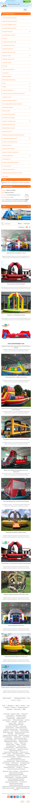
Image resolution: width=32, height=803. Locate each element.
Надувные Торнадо (23, 741)
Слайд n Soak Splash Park (8, 69)
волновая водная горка (20, 727)
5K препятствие (14, 762)
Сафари (18, 744)
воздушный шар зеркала (21, 777)
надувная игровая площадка (16, 783)
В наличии (4, 38)
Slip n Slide (4, 66)
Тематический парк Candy (23, 756)
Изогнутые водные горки (10, 749)
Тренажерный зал (6, 159)
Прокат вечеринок (20, 755)
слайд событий (10, 715)
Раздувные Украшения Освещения (16, 779)
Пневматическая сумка (22, 749)
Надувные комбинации (7, 90)
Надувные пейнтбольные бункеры (10, 162)
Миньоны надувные (7, 76)
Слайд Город (5, 73)
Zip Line (16, 743)
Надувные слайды (6, 55)
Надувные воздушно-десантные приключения (13, 135)
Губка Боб (27, 720)
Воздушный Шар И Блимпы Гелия (16, 780)
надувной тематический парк (16, 772)
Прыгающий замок (10, 717)
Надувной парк (17, 736)
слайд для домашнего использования (16, 769)
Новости (13, 707)
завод (17, 705)
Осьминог (23, 744)
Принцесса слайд (6, 753)
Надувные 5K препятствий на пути (13, 776)
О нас (3, 705)
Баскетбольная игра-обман (9, 756)
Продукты (10, 705)
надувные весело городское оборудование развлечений (16, 786)
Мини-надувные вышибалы (8, 79)
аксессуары (5, 176)
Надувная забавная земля (10, 740)
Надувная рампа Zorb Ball (8, 148)
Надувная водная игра (9, 767)
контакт (23, 705)
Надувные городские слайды (10, 735)
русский (27, 1)
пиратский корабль (7, 736)
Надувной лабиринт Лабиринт (9, 100)
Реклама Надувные (9, 777)
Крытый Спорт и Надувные (8, 117)
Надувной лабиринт (23, 740)
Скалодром (19, 767)
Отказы (4, 83)
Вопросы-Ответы (22, 707)
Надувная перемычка (16, 758)
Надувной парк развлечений (16, 785)
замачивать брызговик (17, 753)
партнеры (9, 709)
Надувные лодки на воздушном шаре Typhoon (13, 93)
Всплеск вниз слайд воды (12, 726)
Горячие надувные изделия (8, 35)
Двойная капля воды (8, 732)
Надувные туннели (6, 97)
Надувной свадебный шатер (23, 788)
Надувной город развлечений (9, 21)
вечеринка (27, 753)
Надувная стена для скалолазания (10, 152)
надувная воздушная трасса (16, 750)
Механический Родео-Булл (8, 124)
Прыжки (4, 86)
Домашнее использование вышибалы (16, 759)
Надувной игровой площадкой (16, 774)
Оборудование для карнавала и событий (12, 172)
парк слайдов (26, 736)
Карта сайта (17, 709)
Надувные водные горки (8, 59)
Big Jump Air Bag (6, 110)
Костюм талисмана (6, 166)
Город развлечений (19, 733)
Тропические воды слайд (20, 738)
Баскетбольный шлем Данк (12, 764)
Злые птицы (10, 733)
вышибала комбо (21, 718)
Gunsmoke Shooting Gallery (8, 114)
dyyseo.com (22, 794)
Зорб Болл (15, 771)
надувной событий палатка (11, 782)
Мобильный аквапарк (18, 720)
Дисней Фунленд (10, 747)
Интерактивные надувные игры (9, 138)
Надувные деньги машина (8, 169)
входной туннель (10, 727)
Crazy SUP (16, 789)
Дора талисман (6, 762)
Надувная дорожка (6, 145)
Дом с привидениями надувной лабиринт (12, 104)
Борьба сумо (9, 743)
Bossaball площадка (25, 762)
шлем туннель (23, 726)
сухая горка (14, 721)
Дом (20, 223)
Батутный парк (9, 738)
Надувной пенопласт (7, 131)
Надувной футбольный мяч (10, 741)
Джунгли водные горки (21, 747)
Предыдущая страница (19, 698)
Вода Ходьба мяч (24, 771)
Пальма (8, 721)
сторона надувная (24, 730)
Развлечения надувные (7, 107)
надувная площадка (21, 717)
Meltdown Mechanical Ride (8, 128)
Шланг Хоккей (23, 764)
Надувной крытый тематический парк (16, 766)
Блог (28, 705)
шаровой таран (10, 755)
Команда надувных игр (7, 155)
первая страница (7, 698)
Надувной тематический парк (9, 28)
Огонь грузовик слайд (9, 761)
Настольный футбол (11, 746)
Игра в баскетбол (23, 729)
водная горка (24, 714)
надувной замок (11, 718)
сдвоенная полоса (6, 720)
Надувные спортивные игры (9, 121)
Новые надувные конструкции (9, 17)
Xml (24, 709)
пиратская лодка (22, 746)
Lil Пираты (26, 767)
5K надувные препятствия (8, 45)
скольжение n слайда (20, 715)
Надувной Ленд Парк (7, 31)
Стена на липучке (14, 730)
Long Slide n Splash (6, 62)
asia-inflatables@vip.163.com (13, 195)
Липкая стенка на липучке (8, 788)
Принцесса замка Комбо (22, 761)
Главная (7, 707)
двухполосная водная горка (11, 729)
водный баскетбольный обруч (11, 752)
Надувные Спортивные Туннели (9, 141)
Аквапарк (25, 776)
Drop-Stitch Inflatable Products (9, 24)
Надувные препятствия (7, 48)
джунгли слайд (22, 721)
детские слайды (12, 723)
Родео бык (20, 723)
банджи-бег (6, 730)
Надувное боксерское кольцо (22, 732)
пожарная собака (10, 744)
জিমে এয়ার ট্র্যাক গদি (23, 782)
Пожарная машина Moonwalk (9, 42)
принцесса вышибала (24, 735)
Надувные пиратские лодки (8, 52)
